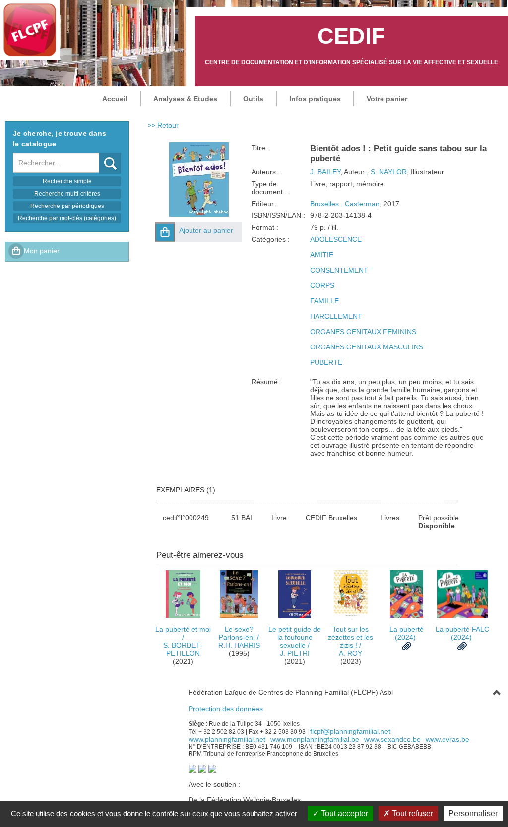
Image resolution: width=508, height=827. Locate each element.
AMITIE (321, 255)
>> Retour (163, 125)
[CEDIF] (30, 30)
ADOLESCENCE (336, 239)
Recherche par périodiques (67, 206)
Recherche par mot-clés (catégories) (67, 218)
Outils (253, 99)
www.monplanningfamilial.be (314, 739)
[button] (165, 232)
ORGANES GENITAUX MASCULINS (366, 347)
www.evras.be (447, 739)
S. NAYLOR (389, 172)
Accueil (114, 99)
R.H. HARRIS (239, 645)
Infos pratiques (315, 99)
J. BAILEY (325, 172)
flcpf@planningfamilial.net (350, 731)
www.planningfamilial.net (227, 739)
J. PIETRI (295, 653)
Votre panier (387, 99)
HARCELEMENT (336, 316)
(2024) (406, 633)
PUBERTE (326, 362)
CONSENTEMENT (339, 270)
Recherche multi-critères (67, 193)
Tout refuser (411, 813)
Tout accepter (343, 813)
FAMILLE (324, 301)
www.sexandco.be (392, 739)
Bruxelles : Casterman (345, 203)
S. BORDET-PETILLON (182, 649)
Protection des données (226, 709)
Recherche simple (67, 181)
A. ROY (350, 653)
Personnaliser (473, 813)
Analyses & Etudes (185, 99)
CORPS (322, 285)
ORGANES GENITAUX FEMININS (363, 332)
